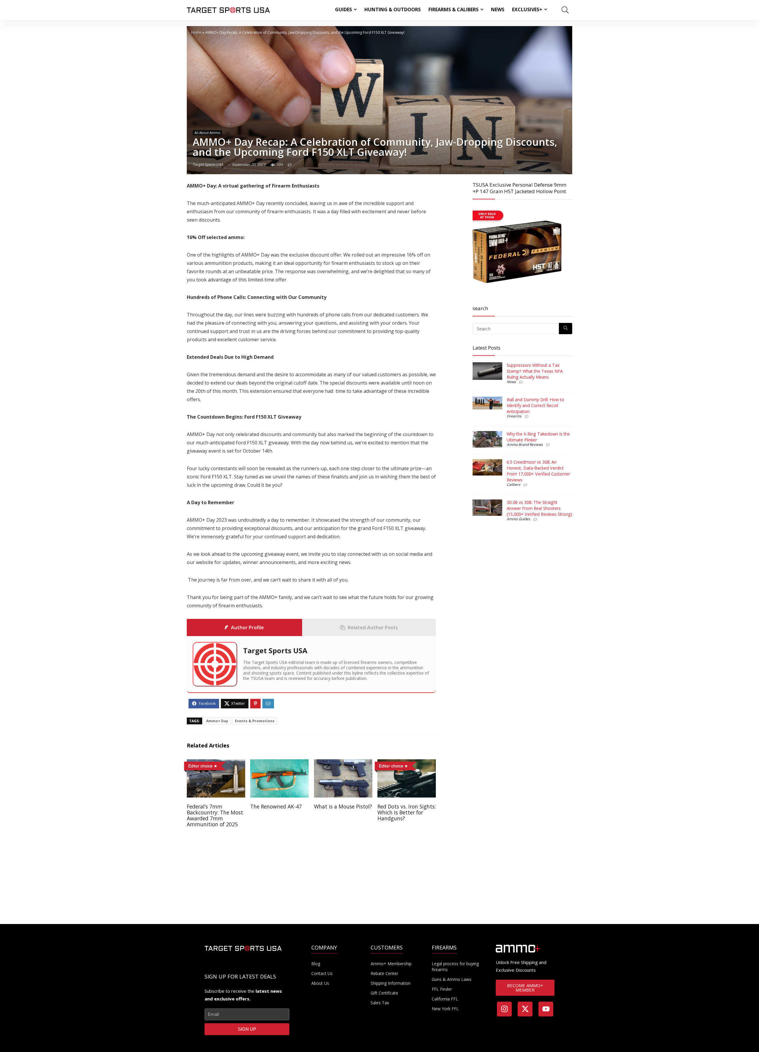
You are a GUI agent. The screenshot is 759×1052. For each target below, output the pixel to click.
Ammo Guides (518, 518)
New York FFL (445, 1008)
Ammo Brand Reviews (525, 444)
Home (196, 32)
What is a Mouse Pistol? (343, 806)
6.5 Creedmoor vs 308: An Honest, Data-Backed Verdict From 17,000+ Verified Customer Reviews (538, 471)
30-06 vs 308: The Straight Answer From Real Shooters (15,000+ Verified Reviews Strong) (539, 508)
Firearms (514, 416)
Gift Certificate (384, 993)
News (497, 9)
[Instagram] (504, 1009)
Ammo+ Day (217, 720)
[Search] (565, 328)
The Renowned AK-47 (276, 806)
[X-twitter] (525, 1009)
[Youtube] (545, 1009)
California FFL (445, 999)
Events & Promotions (255, 720)
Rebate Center (384, 973)
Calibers (513, 484)
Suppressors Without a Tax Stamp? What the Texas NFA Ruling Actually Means (535, 371)
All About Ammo (207, 132)
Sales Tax (380, 1002)
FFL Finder (442, 989)
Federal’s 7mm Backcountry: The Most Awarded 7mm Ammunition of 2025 (215, 815)
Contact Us (322, 973)
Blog (315, 963)
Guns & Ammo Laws (451, 979)
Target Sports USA (208, 164)
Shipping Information (391, 983)
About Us (320, 983)
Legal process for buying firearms (455, 966)
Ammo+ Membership (391, 963)
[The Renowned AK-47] (279, 763)
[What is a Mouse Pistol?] (343, 763)
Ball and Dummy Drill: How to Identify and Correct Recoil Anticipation (535, 405)
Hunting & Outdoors (392, 9)
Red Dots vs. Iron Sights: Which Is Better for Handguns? (406, 812)
